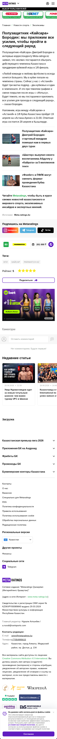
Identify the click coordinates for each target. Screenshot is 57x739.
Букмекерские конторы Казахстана (23, 472)
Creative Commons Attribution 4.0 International (24, 658)
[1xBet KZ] (33, 13)
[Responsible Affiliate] (30, 707)
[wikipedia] (37, 688)
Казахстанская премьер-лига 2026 (22, 440)
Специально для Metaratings (16, 497)
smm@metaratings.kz (21, 635)
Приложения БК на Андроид (19, 448)
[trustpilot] (9, 697)
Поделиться (26, 280)
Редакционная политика (14, 525)
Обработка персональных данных (19, 520)
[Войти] (47, 3)
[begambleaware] (30, 697)
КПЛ (5, 262)
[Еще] (53, 3)
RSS (4, 502)
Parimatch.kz (31, 262)
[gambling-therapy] (9, 707)
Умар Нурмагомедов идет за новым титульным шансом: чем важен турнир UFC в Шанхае (18, 394)
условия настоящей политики (21, 725)
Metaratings (19, 195)
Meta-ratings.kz (22, 215)
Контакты (6, 483)
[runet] (5, 688)
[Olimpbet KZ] (12, 13)
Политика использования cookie (18, 515)
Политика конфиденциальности (18, 506)
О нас (5, 488)
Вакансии (7, 493)
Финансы (6, 553)
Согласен (29, 734)
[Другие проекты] (10, 3)
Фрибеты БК (10, 456)
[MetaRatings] (12, 580)
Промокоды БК (11, 464)
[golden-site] (17, 688)
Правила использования (14, 511)
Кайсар (16, 262)
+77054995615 (18, 639)
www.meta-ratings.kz (38, 596)
